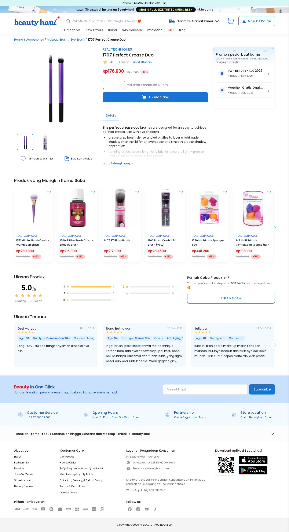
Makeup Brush (57, 39)
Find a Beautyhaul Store (256, 417)
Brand (112, 30)
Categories (72, 30)
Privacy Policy (68, 492)
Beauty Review (23, 486)
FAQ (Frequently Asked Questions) (81, 468)
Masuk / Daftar (259, 21)
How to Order (68, 462)
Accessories (35, 39)
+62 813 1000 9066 (39, 417)
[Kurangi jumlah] (107, 85)
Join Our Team (23, 474)
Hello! (17, 456)
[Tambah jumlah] (121, 85)
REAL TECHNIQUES (117, 49)
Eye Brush (78, 39)
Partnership (21, 462)
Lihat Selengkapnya (118, 163)
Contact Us (67, 456)
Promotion (154, 30)
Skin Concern (132, 30)
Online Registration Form (190, 417)
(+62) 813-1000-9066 (161, 462)
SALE (171, 30)
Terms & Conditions (72, 486)
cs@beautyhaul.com (155, 468)
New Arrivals (94, 30)
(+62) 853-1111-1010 (153, 490)
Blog (182, 30)
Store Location (23, 480)
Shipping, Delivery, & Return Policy (81, 480)
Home (18, 39)
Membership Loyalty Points (77, 474)
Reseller (19, 468)
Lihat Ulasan (142, 62)
